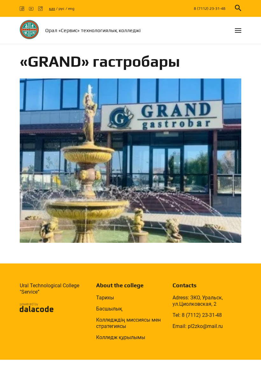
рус (62, 8)
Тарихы (105, 298)
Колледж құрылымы (120, 337)
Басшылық (109, 309)
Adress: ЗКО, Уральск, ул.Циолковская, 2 (198, 301)
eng (71, 8)
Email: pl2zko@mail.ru (198, 326)
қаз (52, 8)
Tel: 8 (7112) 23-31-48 (197, 315)
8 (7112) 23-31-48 (209, 8)
